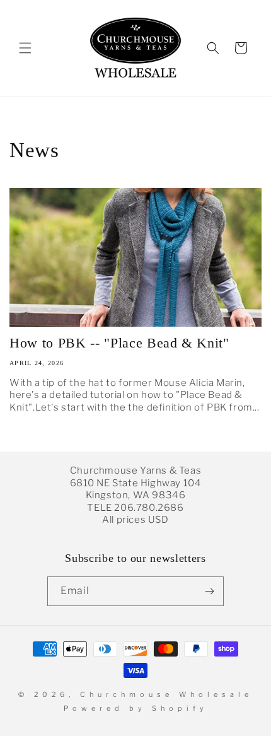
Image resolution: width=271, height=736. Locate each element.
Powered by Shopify (136, 708)
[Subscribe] (209, 591)
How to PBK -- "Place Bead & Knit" (119, 343)
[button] (25, 48)
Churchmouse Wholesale (166, 694)
